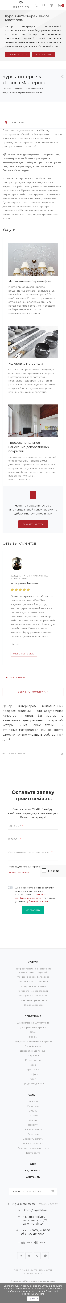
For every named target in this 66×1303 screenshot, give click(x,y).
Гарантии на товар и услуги (33, 1148)
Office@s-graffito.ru (35, 1210)
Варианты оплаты (33, 1139)
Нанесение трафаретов (33, 1000)
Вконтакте (20, 1255)
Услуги (33, 962)
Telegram (28, 1255)
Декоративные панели (33, 1051)
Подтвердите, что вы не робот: (25, 867)
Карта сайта (33, 1153)
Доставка (33, 1115)
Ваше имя (15, 826)
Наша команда (33, 1129)
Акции (33, 1120)
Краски (33, 1065)
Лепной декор (33, 1046)
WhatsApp (45, 1255)
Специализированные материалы (33, 1041)
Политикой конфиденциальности (39, 1292)
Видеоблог (33, 1170)
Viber (37, 1255)
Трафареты (33, 1055)
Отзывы (33, 1110)
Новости (33, 1124)
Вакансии (33, 1134)
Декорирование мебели (33, 995)
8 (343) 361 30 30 (23, 1204)
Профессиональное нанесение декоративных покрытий (28, 447)
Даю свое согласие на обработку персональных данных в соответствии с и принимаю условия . (35, 894)
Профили (33, 1074)
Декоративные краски (33, 1027)
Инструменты (33, 1060)
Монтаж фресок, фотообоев (33, 977)
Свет (33, 1079)
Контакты (33, 1177)
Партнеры (33, 1106)
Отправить (33, 910)
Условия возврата (33, 1143)
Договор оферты (33, 1273)
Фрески (33, 1036)
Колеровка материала (25, 363)
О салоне (33, 1101)
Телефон (14, 839)
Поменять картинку (18, 872)
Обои (33, 1032)
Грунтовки (33, 1069)
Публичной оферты (36, 901)
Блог (33, 1164)
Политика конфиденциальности (33, 1270)
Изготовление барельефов (29, 281)
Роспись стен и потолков (33, 981)
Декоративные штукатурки (33, 1022)
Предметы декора (33, 1083)
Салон (33, 1095)
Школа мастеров (33, 1005)
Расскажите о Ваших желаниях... (30, 852)
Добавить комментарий (33, 692)
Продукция (33, 1016)
